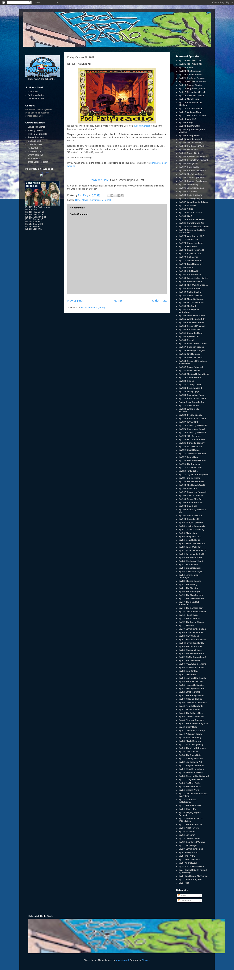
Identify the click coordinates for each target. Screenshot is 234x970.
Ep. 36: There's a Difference (192, 748)
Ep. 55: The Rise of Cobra (191, 681)
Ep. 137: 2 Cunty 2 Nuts (190, 384)
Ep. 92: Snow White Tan (190, 547)
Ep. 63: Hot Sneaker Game (191, 653)
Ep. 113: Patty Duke (188, 471)
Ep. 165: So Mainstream (190, 281)
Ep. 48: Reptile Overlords (191, 706)
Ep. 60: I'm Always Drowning (192, 664)
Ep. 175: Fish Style (188, 246)
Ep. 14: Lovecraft (187, 835)
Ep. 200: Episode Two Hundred (193, 156)
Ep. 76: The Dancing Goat (191, 608)
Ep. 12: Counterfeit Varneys (192, 842)
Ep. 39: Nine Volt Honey (190, 737)
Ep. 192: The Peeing (188, 184)
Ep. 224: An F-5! (186, 67)
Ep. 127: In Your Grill (188, 422)
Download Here (99, 180)
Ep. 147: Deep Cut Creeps (191, 347)
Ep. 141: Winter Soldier (190, 370)
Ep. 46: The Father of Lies (191, 713)
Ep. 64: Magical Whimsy (190, 650)
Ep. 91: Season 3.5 (34, 219)
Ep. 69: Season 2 (33, 226)
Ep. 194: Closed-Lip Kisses (192, 177)
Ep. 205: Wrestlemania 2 (190, 139)
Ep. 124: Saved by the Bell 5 (192, 432)
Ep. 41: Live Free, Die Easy (192, 730)
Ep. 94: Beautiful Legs (189, 540)
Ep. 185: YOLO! (186, 209)
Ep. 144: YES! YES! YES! (190, 357)
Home (118, 300)
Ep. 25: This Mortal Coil (190, 786)
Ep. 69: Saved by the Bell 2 (192, 632)
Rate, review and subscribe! (41, 79)
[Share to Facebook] (118, 195)
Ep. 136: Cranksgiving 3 (190, 388)
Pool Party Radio (42, 173)
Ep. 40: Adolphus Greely (190, 734)
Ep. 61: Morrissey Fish (189, 660)
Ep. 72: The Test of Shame (191, 622)
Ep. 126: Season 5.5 (35, 212)
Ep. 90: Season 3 (33, 221)
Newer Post (75, 300)
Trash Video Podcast (38, 162)
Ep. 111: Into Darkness (189, 478)
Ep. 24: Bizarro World (189, 790)
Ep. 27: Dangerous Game (191, 779)
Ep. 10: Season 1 (33, 229)
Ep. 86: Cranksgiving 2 (190, 568)
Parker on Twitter (36, 95)
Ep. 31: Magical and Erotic (191, 765)
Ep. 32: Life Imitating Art (190, 762)
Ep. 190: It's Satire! (188, 191)
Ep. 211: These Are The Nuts (192, 115)
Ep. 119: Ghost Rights (189, 450)
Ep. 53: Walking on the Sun (191, 688)
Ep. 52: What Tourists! (189, 692)
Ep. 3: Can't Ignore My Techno (193, 876)
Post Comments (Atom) (93, 307)
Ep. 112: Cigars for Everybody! (193, 474)
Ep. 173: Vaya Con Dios (190, 253)
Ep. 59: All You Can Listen (191, 667)
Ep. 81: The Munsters (189, 588)
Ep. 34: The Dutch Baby (190, 755)
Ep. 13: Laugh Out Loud (190, 838)
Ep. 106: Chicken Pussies (191, 495)
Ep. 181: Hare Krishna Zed (191, 223)
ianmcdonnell (122, 960)
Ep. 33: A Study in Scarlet (191, 758)
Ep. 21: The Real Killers (190, 805)
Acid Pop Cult (34, 158)
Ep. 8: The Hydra (187, 856)
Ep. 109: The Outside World (192, 485)
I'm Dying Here (35, 144)
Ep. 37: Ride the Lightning (191, 744)
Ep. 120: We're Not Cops (190, 446)
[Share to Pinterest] (122, 195)
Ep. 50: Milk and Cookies (190, 699)
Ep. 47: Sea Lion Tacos (190, 709)
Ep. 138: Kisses (186, 381)
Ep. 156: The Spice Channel (192, 315)
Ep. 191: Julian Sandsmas (191, 188)
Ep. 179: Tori (31, 209)
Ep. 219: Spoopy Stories (190, 85)
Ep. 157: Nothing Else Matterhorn (189, 310)
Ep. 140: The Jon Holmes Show (194, 374)
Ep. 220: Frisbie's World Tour (192, 81)
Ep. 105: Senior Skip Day (191, 499)
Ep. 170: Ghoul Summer (190, 264)
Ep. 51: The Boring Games (191, 695)
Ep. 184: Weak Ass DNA (190, 212)
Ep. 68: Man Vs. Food (189, 636)
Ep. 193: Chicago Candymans (193, 181)
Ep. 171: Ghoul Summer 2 (191, 260)
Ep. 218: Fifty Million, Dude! (192, 88)
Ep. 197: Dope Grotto (189, 167)
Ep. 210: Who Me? (187, 119)
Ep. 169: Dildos (186, 267)
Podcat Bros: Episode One (191, 402)
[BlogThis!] (112, 195)
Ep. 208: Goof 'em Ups (189, 126)
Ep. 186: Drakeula (187, 205)
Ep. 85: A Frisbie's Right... (191, 571)
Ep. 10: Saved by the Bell (191, 849)
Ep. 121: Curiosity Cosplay (192, 443)
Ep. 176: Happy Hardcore (191, 243)
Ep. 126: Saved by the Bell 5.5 (193, 425)
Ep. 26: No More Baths (189, 783)
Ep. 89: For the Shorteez (190, 557)
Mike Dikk (107, 200)
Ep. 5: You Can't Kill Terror (191, 866)
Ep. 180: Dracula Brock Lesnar (194, 226)
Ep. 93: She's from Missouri (192, 543)
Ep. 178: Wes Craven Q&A (191, 236)
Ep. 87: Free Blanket (188, 564)
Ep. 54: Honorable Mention (191, 685)
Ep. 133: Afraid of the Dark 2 (192, 398)
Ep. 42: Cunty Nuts (188, 727)
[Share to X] (115, 195)
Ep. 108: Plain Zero (188, 488)
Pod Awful (33, 148)
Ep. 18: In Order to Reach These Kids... (191, 819)
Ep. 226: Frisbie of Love (190, 60)
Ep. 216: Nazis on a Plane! (191, 95)
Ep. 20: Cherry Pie (187, 809)
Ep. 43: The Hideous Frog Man (193, 723)
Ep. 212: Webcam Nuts (190, 112)
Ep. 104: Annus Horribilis (191, 502)
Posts (183, 895)
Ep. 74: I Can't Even (188, 615)
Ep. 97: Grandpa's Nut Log (191, 529)
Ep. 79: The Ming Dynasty (191, 595)
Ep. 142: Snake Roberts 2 (191, 367)
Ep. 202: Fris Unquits (189, 149)
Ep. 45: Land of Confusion (191, 716)
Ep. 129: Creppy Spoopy (190, 415)
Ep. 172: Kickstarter (188, 257)
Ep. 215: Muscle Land (189, 99)
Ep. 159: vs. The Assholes (191, 302)
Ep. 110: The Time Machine (192, 481)
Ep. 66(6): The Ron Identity (191, 643)
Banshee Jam (34, 151)
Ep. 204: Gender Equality (191, 142)
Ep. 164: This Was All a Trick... (193, 285)
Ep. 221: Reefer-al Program (192, 78)
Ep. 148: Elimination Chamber (193, 343)
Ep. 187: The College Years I (38, 207)
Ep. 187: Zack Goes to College (193, 202)
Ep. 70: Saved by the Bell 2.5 (192, 629)
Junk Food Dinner (36, 127)
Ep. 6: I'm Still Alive (188, 863)
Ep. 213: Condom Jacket (190, 108)
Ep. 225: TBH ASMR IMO (190, 64)
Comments (185, 900)
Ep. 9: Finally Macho (188, 852)
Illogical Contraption (37, 134)
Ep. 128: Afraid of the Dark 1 (192, 418)
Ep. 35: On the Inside (189, 751)
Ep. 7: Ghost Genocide (189, 859)
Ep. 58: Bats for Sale (189, 671)
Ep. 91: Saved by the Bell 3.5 (192, 550)
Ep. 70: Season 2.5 (34, 224)
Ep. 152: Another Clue (189, 329)
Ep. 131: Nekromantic (189, 405)
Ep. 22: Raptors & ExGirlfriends (187, 800)
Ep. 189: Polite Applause (190, 195)
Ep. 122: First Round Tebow (192, 439)
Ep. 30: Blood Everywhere (191, 769)
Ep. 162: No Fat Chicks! (190, 292)
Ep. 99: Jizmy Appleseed (191, 522)
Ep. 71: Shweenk (187, 625)
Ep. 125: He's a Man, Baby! (192, 429)
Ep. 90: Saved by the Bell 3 (192, 554)
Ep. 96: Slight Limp (188, 533)
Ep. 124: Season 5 (34, 214)
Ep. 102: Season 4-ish (35, 217)
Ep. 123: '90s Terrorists (190, 436)
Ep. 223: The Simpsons (190, 71)
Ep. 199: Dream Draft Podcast (193, 160)
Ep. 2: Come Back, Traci (190, 879)
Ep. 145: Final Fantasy (189, 354)
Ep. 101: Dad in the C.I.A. (190, 515)
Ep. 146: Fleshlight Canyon (192, 350)
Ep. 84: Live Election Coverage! (188, 576)
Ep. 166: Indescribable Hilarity (193, 278)
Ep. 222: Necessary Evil (190, 74)
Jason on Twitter (36, 99)
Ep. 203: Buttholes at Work (192, 146)
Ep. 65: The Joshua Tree (190, 646)
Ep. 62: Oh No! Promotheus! (192, 657)
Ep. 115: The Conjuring (189, 464)
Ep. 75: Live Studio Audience (192, 611)
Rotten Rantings (36, 137)
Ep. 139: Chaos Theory (190, 377)
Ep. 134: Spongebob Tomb (191, 395)
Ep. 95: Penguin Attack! (190, 536)
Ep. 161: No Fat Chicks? (190, 295)
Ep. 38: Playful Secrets (190, 741)
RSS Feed (33, 91)
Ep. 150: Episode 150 (189, 336)
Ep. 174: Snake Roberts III (191, 250)
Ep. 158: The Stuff (187, 306)
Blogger (145, 960)
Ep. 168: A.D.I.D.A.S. (188, 271)
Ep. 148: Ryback (187, 340)
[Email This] (109, 195)
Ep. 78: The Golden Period (191, 598)
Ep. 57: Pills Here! (187, 674)
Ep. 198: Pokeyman (188, 163)
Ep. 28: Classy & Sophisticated (194, 776)
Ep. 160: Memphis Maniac (191, 299)
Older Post (159, 300)
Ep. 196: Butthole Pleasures (192, 170)
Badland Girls (34, 141)
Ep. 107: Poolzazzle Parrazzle (193, 492)
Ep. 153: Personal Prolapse (192, 326)
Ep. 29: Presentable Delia (191, 772)
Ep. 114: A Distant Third (190, 467)
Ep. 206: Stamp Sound (189, 135)
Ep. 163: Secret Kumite (190, 288)
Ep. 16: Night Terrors (189, 828)
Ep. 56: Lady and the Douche (192, 678)
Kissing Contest (142, 125)
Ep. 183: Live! (185, 216)
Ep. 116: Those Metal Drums (192, 460)
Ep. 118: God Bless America (192, 453)
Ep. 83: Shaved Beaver (190, 581)
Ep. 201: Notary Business (191, 153)
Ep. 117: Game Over (188, 457)
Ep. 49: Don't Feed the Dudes (193, 702)
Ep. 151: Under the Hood (190, 333)
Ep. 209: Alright (186, 122)
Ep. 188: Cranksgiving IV (190, 198)
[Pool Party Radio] (41, 176)
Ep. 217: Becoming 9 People (192, 92)
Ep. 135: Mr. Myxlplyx (189, 391)
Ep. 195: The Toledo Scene (191, 174)
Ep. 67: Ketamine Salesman (192, 639)
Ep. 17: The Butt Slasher (190, 824)
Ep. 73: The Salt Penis (189, 618)
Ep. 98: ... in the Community (192, 526)
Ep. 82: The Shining (188, 584)
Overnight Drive (35, 155)
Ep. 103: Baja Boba (188, 506)
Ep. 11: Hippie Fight (188, 845)
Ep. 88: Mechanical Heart (191, 561)
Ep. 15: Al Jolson (187, 831)
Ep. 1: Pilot (184, 883)
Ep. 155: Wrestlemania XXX (192, 319)
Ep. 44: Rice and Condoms (191, 720)
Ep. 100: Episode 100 (189, 519)
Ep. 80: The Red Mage (189, 591)
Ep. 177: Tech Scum (188, 239)
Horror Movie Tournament (87, 200)
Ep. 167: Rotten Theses (190, 274)
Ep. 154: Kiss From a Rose (192, 322)
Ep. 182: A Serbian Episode (192, 219)
